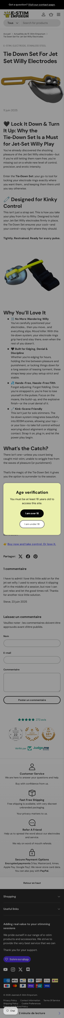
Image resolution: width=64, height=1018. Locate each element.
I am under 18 (32, 524)
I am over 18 (32, 513)
